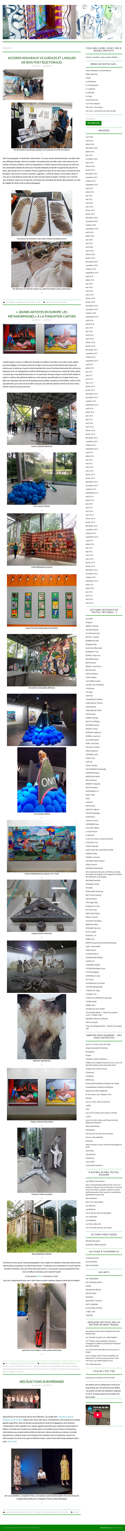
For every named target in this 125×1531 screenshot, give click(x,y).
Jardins (88, 1105)
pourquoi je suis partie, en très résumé (100, 1378)
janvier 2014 (90, 522)
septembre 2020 (92, 229)
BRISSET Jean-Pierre (93, 666)
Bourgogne (90, 1052)
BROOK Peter (91, 670)
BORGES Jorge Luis (93, 655)
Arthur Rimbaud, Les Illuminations (98, 71)
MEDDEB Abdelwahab (94, 868)
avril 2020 (89, 247)
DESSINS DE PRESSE (93, 1290)
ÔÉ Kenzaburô (91, 899)
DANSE (88, 1286)
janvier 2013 (90, 566)
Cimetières (90, 1076)
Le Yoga (89, 96)
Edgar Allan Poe (92, 74)
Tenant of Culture (16, 1372)
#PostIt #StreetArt (93, 1241)
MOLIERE (89, 888)
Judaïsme (89, 802)
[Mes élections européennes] (42, 1399)
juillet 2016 (90, 412)
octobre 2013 (91, 533)
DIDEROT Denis (92, 729)
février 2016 (90, 430)
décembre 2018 (92, 306)
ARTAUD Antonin (92, 630)
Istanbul (89, 1098)
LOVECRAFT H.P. (92, 843)
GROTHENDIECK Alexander (96, 769)
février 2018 (90, 342)
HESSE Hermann (92, 787)
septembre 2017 (92, 361)
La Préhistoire (91, 82)
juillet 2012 (90, 588)
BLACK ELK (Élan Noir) (94, 648)
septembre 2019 (92, 273)
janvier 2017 (90, 390)
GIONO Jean (90, 758)
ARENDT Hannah (92, 626)
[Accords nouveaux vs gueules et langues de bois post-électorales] (42, 84)
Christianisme (91, 707)
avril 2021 (89, 203)
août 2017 (89, 364)
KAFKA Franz (90, 806)
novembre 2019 (92, 265)
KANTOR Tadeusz (92, 810)
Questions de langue (94, 921)
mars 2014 (90, 515)
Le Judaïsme (90, 89)
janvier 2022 (90, 170)
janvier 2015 (90, 478)
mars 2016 (90, 427)
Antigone (89, 622)
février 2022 (90, 166)
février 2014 (90, 519)
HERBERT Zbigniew (93, 784)
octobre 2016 (91, 401)
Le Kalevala (90, 93)
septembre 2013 (92, 537)
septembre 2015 (92, 449)
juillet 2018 (90, 324)
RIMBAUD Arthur (92, 924)
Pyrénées (89, 1141)
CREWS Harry (91, 714)
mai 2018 (89, 331)
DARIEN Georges (92, 718)
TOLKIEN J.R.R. (91, 994)
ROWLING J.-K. (91, 935)
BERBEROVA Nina (92, 641)
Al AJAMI (89, 619)
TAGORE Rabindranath (94, 987)
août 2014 (89, 497)
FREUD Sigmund (92, 751)
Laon (87, 1109)
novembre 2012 (92, 574)
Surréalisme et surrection (95, 983)
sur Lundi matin (91, 1217)
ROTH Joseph (91, 932)
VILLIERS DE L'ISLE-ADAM (95, 1009)
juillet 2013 (90, 544)
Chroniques (10, 302)
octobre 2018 (91, 313)
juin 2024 (89, 155)
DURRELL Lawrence (93, 736)
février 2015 (90, 475)
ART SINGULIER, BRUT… (95, 1282)
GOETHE (89, 762)
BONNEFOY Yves (92, 652)
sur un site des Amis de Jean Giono (99, 1228)
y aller (39, 1276)
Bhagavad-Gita (91, 644)
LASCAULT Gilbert (92, 828)
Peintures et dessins (47, 1369)
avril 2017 (89, 379)
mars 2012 (90, 603)
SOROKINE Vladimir (93, 965)
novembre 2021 (92, 177)
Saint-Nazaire (91, 1154)
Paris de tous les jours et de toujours (99, 1134)
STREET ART (90, 1312)
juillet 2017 (90, 368)
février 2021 (90, 210)
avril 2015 (89, 467)
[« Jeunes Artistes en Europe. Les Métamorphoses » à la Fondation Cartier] (42, 338)
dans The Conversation (94, 1202)
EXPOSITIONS (91, 1293)
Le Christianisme (92, 85)
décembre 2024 (92, 148)
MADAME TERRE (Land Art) (96, 1245)
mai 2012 (89, 596)
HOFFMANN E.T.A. (92, 791)
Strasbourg (90, 1158)
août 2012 (89, 585)
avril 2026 (89, 137)
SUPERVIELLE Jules (93, 976)
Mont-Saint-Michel (93, 1126)
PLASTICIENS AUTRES (94, 1308)
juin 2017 (89, 372)
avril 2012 (89, 599)
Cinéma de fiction (92, 1258)
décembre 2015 (92, 438)
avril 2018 (89, 335)
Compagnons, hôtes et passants (29, 1512)
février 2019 (90, 298)
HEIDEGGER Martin (93, 776)
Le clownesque (91, 832)
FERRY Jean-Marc (92, 743)
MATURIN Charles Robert (95, 861)
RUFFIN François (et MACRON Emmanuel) (101, 943)
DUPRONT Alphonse (93, 732)
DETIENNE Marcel (92, 725)
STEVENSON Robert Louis (95, 969)
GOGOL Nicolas (91, 765)
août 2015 (89, 453)
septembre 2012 (92, 581)
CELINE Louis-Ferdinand (95, 685)
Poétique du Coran (93, 906)
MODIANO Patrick (92, 884)
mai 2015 (89, 464)
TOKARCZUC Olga (93, 991)
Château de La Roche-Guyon (96, 1069)
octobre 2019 (91, 269)
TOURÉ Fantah (91, 1002)
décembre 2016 (92, 394)
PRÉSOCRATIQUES (93, 913)
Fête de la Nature (59, 302)
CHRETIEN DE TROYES (94, 703)
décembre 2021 (92, 174)
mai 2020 (89, 243)
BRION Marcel (91, 663)
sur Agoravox (91, 1206)
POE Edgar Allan (92, 902)
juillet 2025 (90, 144)
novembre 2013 (92, 530)
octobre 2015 (91, 445)
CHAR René (90, 688)
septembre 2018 (92, 317)
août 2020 (89, 232)
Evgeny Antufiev (15, 1366)
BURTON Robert (92, 674)
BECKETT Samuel (92, 637)
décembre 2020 (92, 218)
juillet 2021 (90, 192)
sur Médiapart (91, 1220)
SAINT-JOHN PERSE (93, 946)
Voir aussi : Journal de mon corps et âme (101, 111)
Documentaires (91, 1262)
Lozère (88, 1116)
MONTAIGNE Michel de (94, 891)
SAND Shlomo (91, 950)
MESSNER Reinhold (93, 880)
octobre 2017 (91, 357)
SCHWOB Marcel (92, 954)
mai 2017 (89, 375)
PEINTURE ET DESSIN (94, 1301)
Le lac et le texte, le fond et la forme (99, 839)
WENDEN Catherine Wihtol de (97, 1019)
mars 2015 (90, 471)
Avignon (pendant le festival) (96, 1048)
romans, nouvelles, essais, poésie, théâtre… (102, 57)
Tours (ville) (90, 1162)
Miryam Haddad (17, 1369)
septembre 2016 (92, 405)
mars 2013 (90, 559)
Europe (49, 302)
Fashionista (105, 1528)
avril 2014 (89, 511)
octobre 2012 (91, 577)
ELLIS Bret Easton (92, 740)
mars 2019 (90, 295)
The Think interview (93, 1364)
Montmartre (90, 1130)
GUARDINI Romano (92, 773)
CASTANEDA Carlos (93, 681)
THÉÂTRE (89, 1315)
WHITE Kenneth (92, 1022)
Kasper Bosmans (39, 1366)
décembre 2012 (92, 570)
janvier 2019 (90, 302)
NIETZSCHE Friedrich (93, 895)
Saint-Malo (90, 1151)
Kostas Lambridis (54, 1366)
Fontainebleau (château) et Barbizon (99, 1087)
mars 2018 (90, 339)
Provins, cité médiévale (94, 1137)
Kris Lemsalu (67, 1366)
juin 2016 (89, 416)
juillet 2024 (90, 152)
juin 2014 (89, 504)
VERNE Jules (90, 1005)
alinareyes (47, 66)
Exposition (27, 1366)
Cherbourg (90, 1072)
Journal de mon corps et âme (28, 302)
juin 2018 (89, 328)
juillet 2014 (90, 500)
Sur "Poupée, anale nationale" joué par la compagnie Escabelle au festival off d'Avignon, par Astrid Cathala (103, 1343)
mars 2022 (90, 163)
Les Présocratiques (93, 104)
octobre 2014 (91, 489)
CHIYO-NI (89, 696)
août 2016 (89, 408)
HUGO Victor (90, 795)
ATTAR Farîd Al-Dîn (93, 633)
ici (47, 1269)
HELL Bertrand (91, 780)
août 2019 (89, 276)
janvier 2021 (90, 214)
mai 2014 (89, 508)
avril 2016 (89, 423)
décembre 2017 (92, 350)
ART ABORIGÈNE (92, 1279)
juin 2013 (89, 548)
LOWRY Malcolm (92, 846)
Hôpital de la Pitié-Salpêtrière (97, 1091)
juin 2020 (89, 240)
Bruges (88, 1055)
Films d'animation (92, 1265)
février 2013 (90, 563)
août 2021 (89, 188)
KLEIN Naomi (90, 817)
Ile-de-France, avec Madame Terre (98, 1094)
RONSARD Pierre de (93, 928)
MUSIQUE (89, 1297)
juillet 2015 (90, 456)
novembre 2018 (92, 309)
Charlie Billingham (68, 1363)
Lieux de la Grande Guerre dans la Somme (101, 1113)
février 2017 (90, 386)
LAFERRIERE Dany (92, 824)
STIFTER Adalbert (92, 972)
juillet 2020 (90, 236)
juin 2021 (89, 196)
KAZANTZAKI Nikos (93, 813)
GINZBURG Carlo (92, 754)
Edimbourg (90, 1080)
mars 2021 (90, 207)
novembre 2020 (92, 221)
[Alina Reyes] (62, 22)
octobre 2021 (91, 181)
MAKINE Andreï (91, 854)
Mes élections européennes (42, 1381)
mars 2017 (90, 383)
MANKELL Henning (93, 857)
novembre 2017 (92, 353)
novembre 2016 (92, 397)
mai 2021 (89, 199)
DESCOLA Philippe (93, 721)
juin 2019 (89, 284)
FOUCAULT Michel (92, 747)
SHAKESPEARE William (94, 957)
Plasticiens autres (64, 1369)
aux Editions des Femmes (95, 1181)
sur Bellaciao (90, 1209)
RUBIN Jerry (90, 939)
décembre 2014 (92, 482)
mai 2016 (89, 419)
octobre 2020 (91, 225)
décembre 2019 (92, 262)
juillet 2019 (90, 280)
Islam (88, 799)
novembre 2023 (92, 159)
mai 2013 (89, 552)
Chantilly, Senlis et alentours (96, 1059)
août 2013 (89, 541)
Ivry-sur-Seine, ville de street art (98, 1102)
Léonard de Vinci (92, 100)
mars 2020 (90, 251)
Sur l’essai (89, 980)
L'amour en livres (92, 821)
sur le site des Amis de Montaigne (98, 1213)
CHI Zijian (89, 692)
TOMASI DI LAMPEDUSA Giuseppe (99, 998)
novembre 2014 (92, 486)
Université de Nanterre (94, 1165)
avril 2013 (89, 555)
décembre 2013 (92, 526)
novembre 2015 (92, 441)
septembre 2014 (92, 493)
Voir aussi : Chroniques (94, 107)
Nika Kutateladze (31, 1369)
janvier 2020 (90, 258)
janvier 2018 (90, 346)
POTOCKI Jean (91, 910)
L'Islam (88, 78)
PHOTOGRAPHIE (92, 1304)
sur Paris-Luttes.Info (93, 1224)
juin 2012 (89, 592)
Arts (7, 1363)
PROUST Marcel (92, 917)
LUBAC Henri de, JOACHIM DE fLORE (99, 850)
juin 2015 (89, 460)
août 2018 (89, 320)
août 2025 (89, 141)
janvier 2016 (90, 434)
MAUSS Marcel (91, 865)
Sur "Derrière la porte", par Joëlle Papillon (101, 1337)
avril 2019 (89, 291)
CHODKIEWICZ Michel (94, 699)
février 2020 (90, 254)
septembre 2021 (92, 185)
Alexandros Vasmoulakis (50, 1363)
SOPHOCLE (90, 961)
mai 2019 (89, 287)
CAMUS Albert (91, 677)
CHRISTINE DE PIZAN (93, 710)
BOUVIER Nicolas (92, 659)
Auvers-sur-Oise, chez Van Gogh (98, 1044)
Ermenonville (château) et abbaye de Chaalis (102, 1083)
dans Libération (91, 1198)
